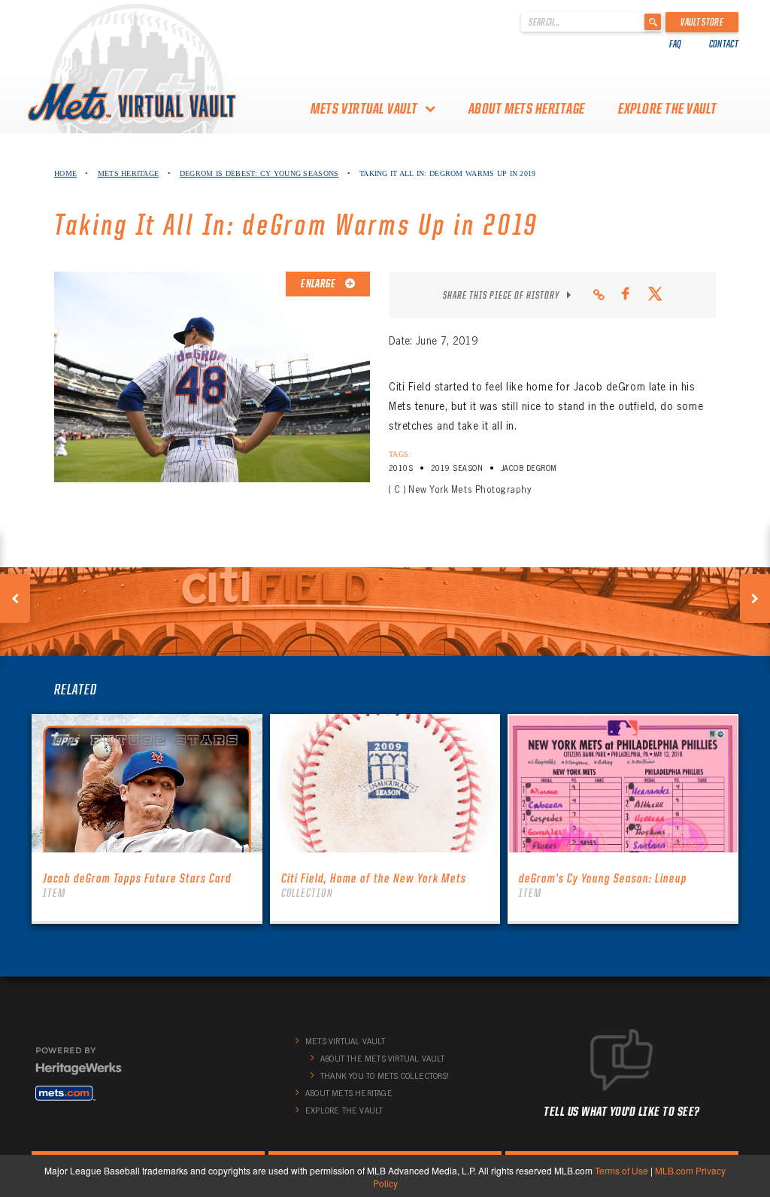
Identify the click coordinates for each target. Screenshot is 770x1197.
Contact (723, 43)
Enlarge (319, 284)
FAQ (675, 43)
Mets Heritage (128, 173)
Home (65, 173)
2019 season (457, 468)
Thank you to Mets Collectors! (384, 1076)
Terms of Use (621, 1170)
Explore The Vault (667, 108)
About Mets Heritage (526, 108)
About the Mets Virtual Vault (382, 1058)
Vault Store (702, 22)
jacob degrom (529, 468)
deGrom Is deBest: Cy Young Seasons (259, 173)
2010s (401, 468)
